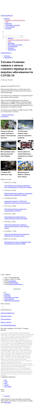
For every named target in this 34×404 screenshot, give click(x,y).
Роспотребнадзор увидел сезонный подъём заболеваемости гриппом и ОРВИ (17, 242)
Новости (7, 18)
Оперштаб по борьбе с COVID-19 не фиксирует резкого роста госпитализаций (17, 202)
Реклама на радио (6, 316)
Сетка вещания (10, 27)
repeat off (7, 396)
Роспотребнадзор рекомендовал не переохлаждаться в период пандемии (15, 217)
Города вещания (6, 319)
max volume (7, 386)
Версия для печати (8, 114)
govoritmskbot (12, 281)
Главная (3, 53)
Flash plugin (7, 402)
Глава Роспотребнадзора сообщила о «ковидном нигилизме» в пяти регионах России (16, 226)
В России (7, 56)
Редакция (8, 28)
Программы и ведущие (12, 25)
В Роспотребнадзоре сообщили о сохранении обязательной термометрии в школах (18, 194)
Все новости (4, 116)
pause (6, 381)
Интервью (8, 23)
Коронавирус (8, 57)
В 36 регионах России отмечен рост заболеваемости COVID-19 (15, 209)
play (5, 380)
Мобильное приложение (11, 300)
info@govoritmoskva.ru (16, 284)
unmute (6, 385)
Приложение (12, 49)
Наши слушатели (6, 322)
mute (5, 383)
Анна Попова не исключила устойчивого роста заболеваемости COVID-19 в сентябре (18, 186)
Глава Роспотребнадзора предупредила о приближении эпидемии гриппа (17, 235)
